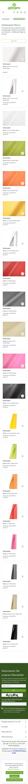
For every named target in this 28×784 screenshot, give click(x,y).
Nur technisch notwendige (14, 772)
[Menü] (3, 12)
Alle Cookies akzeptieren (14, 780)
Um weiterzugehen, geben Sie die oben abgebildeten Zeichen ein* (11, 700)
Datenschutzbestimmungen (17, 708)
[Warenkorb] (25, 12)
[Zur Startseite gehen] (14, 6)
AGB (19, 710)
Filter (15, 41)
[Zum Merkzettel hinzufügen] (22, 59)
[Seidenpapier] (14, 54)
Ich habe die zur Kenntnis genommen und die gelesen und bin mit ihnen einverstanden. (14, 710)
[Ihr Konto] (21, 12)
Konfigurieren (14, 776)
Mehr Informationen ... (14, 769)
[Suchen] (14, 12)
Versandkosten (13, 743)
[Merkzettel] (17, 12)
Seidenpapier (7, 64)
